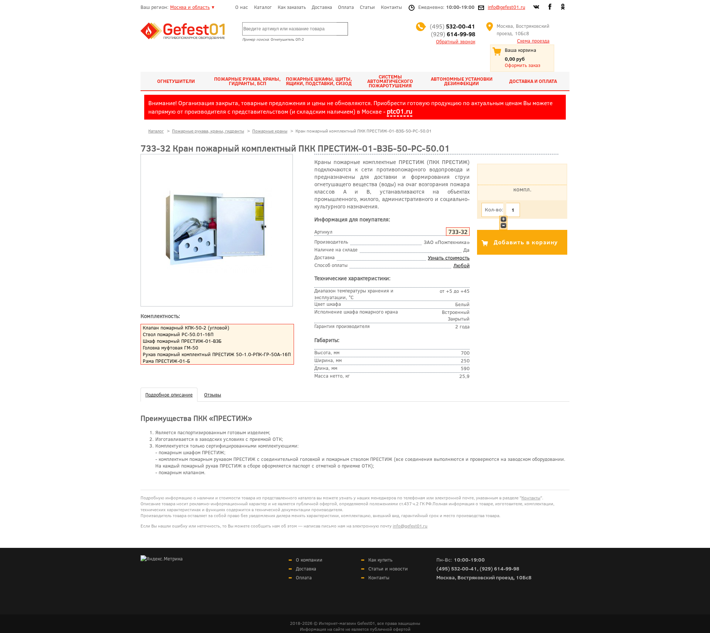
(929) (453, 34)
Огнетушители (176, 81)
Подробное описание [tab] (169, 394)
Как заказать (292, 7)
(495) (452, 26)
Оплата (346, 7)
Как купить (380, 559)
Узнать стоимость (449, 257)
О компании (309, 559)
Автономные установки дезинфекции (462, 81)
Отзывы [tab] (212, 394)
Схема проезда (533, 40)
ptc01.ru (399, 111)
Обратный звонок (455, 41)
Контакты (391, 7)
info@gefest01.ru (506, 7)
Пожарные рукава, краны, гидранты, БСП (247, 81)
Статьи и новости (388, 568)
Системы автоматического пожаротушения (390, 81)
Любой (461, 265)
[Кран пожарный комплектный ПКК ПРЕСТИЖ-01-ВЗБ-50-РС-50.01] (216, 271)
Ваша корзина (520, 50)
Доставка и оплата (533, 81)
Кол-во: (494, 209)
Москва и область (190, 7)
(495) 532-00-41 (456, 568)
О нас (241, 7)
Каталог (263, 7)
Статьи (367, 7)
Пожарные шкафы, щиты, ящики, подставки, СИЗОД (319, 81)
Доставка (322, 7)
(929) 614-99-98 (499, 568)
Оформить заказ (522, 65)
